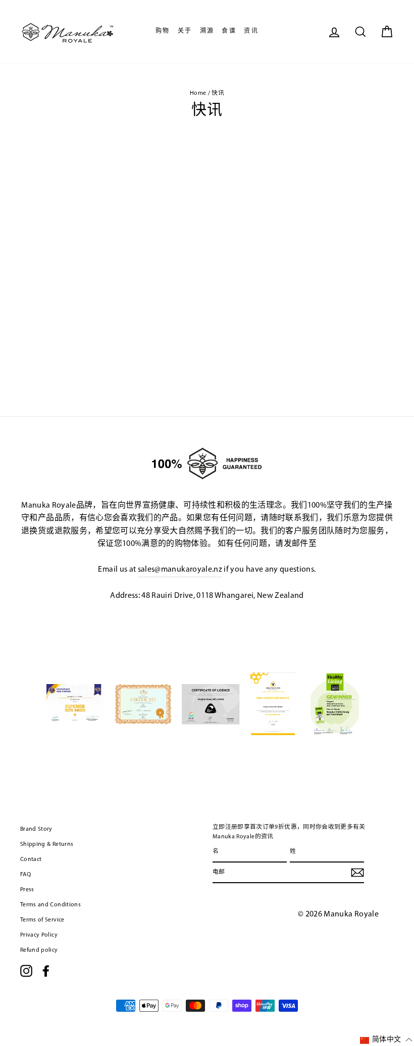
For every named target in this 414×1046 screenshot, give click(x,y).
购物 (163, 31)
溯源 (207, 31)
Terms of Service (42, 920)
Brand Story (36, 829)
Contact (30, 859)
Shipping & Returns (46, 844)
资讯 (251, 31)
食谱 (229, 31)
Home (198, 93)
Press (27, 890)
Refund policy (39, 950)
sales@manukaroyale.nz (180, 570)
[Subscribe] (357, 873)
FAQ (25, 875)
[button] (386, 1040)
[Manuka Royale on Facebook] (46, 971)
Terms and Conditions (50, 905)
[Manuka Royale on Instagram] (26, 971)
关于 (185, 31)
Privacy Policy (39, 935)
